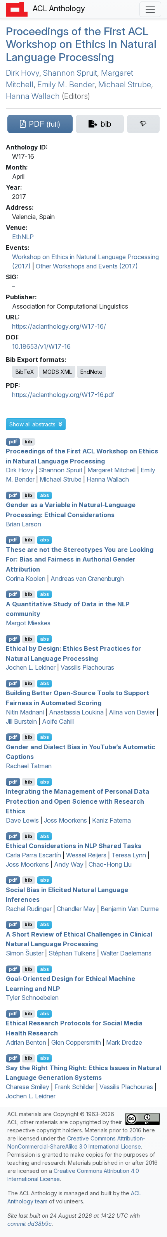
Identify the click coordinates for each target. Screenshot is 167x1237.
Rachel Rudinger (29, 909)
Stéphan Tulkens (72, 953)
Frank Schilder (74, 1087)
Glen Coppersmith (76, 1042)
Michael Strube (124, 84)
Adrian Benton (26, 1042)
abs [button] (44, 495)
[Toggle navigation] (150, 9)
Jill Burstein (21, 721)
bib (28, 442)
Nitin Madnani (25, 712)
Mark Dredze (124, 1042)
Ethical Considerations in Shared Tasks (73, 846)
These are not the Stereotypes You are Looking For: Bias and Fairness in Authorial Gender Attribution (79, 559)
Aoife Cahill (58, 721)
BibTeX (25, 371)
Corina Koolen (25, 578)
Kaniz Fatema (111, 820)
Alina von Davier (132, 712)
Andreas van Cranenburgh (87, 578)
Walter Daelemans (126, 953)
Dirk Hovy (22, 73)
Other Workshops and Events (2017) (87, 266)
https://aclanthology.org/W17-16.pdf (63, 395)
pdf (13, 442)
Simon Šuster (24, 953)
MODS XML (57, 371)
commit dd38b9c (29, 1223)
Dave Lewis (22, 820)
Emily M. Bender (65, 84)
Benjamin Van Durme (130, 909)
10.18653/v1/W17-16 (41, 346)
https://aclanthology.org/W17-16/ (59, 326)
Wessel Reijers (86, 855)
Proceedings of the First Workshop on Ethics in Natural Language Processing (81, 44)
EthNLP (23, 237)
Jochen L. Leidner (31, 667)
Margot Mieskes (28, 623)
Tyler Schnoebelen (32, 997)
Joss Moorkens (65, 820)
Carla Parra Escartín (33, 855)
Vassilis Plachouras (87, 667)
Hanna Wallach (33, 96)
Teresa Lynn (128, 855)
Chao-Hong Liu (110, 864)
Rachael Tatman (29, 766)
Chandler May (76, 909)
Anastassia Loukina (76, 712)
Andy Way (69, 864)
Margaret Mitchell (111, 470)
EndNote (91, 371)
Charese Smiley (27, 1087)
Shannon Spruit (70, 73)
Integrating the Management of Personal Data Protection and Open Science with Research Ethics (77, 801)
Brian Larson (23, 524)
